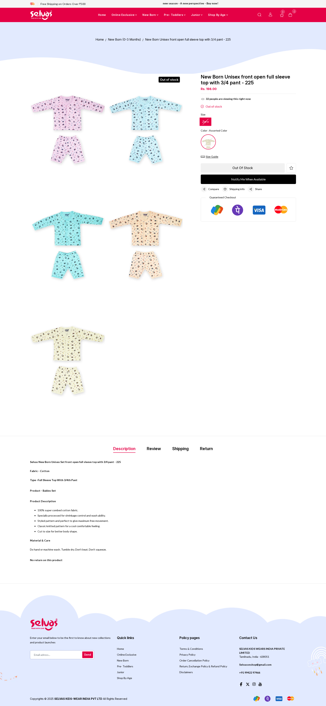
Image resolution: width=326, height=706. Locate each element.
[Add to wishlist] (291, 168)
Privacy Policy (187, 654)
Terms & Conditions (191, 648)
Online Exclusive (126, 654)
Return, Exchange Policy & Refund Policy (203, 666)
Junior (120, 672)
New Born (123, 660)
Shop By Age (124, 678)
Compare (213, 189)
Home (120, 648)
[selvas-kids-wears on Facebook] (241, 684)
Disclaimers (186, 672)
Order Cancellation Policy (194, 660)
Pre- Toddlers (125, 666)
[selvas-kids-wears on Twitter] (248, 684)
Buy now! (181, 3)
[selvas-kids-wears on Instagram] (254, 684)
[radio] (205, 121)
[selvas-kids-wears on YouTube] (260, 684)
